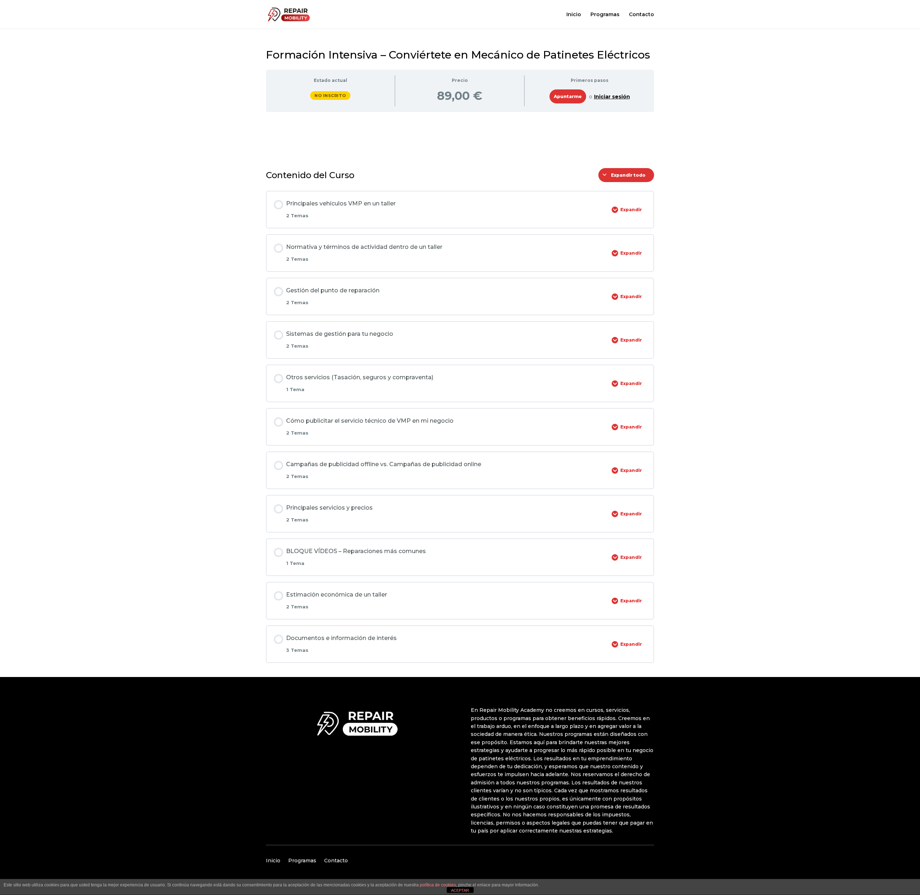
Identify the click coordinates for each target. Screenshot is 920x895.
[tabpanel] (460, 137)
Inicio (573, 15)
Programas (605, 15)
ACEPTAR (460, 890)
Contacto (641, 15)
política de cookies (438, 884)
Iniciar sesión (612, 96)
